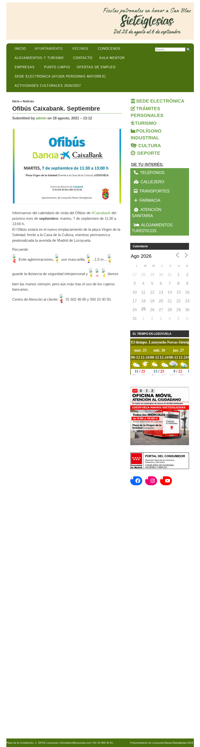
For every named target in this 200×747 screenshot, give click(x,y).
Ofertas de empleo (96, 67)
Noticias (28, 101)
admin (41, 118)
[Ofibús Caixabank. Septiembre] (68, 166)
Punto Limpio (57, 67)
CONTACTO (82, 58)
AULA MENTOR (112, 58)
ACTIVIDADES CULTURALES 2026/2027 (48, 85)
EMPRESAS (25, 67)
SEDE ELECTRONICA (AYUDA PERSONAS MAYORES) (60, 76)
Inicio (20, 48)
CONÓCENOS (109, 48)
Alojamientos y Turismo (39, 58)
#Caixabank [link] (100, 213)
